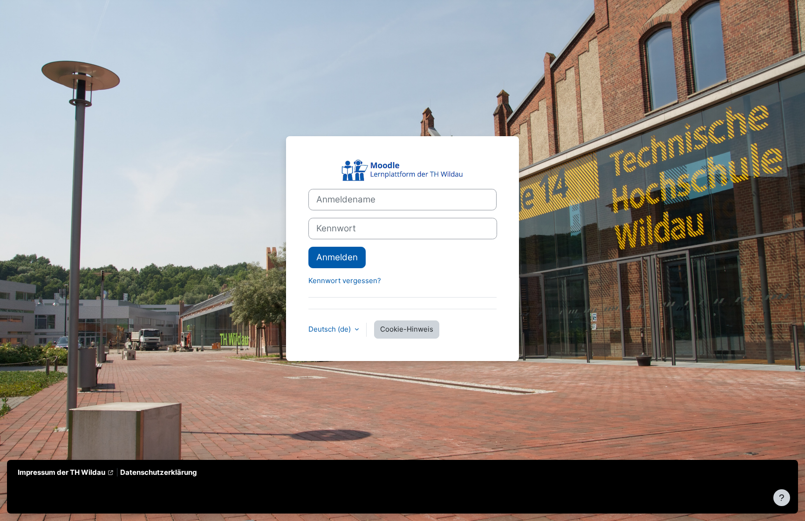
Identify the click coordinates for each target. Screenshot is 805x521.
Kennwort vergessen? (344, 280)
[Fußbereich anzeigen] (781, 497)
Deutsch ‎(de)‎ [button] (330, 329)
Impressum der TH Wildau (61, 472)
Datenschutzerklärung (158, 472)
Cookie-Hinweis (406, 329)
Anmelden (337, 257)
